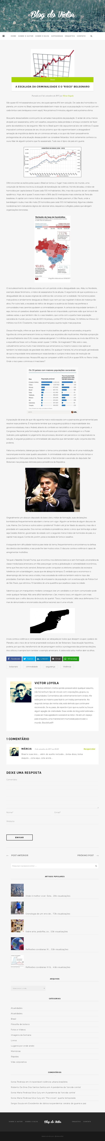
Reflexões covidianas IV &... (39, 967)
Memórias (16, 1051)
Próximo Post (85, 855)
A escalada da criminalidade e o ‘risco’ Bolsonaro (52, 86)
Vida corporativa (19, 1062)
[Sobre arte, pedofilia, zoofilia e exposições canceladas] (18, 925)
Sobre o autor (25, 36)
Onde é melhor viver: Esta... (39, 896)
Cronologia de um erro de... (39, 914)
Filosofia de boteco (20, 1024)
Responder (89, 749)
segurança (50, 667)
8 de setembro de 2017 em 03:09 (47, 749)
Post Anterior (19, 855)
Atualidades (16, 1008)
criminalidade (32, 667)
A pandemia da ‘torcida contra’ (66, 1087)
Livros (14, 1040)
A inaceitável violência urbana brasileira (48, 1082)
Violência (67, 667)
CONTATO (81, 36)
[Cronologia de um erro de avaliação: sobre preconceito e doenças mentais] (18, 908)
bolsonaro (13, 667)
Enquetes (70, 36)
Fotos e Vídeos (18, 1030)
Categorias (57, 36)
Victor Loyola (68, 96)
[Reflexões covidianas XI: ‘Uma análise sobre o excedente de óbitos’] (18, 943)
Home (13, 36)
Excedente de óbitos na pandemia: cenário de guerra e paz (57, 1103)
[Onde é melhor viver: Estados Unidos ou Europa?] (18, 890)
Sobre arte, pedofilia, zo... (38, 931)
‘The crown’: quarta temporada (61, 1098)
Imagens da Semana (21, 1035)
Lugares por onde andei (22, 1046)
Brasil (52, 79)
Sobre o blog (42, 36)
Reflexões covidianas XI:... (38, 949)
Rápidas (15, 1056)
